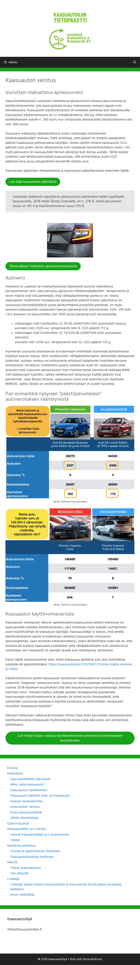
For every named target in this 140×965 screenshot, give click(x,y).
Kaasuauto (15, 773)
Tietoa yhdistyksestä (25, 868)
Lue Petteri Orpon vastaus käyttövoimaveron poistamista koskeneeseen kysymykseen (70, 738)
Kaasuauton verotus (25, 806)
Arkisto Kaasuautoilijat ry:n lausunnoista (39, 834)
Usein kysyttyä (18, 823)
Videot (15, 840)
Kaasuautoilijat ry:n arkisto (26, 829)
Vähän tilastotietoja (24, 818)
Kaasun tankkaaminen (26, 801)
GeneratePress (92, 959)
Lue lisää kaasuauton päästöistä (33, 181)
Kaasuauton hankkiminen (28, 790)
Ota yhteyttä (19, 873)
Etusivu (12, 768)
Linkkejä (13, 879)
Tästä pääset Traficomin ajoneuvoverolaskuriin (43, 266)
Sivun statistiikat (22, 894)
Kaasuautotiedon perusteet (30, 779)
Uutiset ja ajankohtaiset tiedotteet (35, 851)
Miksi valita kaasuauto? (27, 784)
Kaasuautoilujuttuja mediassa (32, 857)
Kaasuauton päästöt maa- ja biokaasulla (40, 795)
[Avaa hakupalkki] (134, 62)
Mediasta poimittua (21, 845)
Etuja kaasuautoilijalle (26, 812)
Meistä (12, 862)
